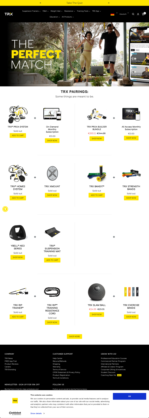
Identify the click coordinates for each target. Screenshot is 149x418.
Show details (36, 413)
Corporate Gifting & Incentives (113, 370)
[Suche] (133, 14)
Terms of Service (59, 370)
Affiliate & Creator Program (112, 367)
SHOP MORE (74, 336)
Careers (8, 367)
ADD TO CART (18, 135)
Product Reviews (11, 364)
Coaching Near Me (111, 375)
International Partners (110, 364)
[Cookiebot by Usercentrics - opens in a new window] (15, 413)
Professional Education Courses (114, 358)
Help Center (57, 358)
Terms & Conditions (61, 378)
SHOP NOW (52, 141)
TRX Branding (10, 370)
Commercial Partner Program (113, 361)
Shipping (56, 364)
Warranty (56, 367)
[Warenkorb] (143, 14)
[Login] (138, 14)
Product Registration (61, 375)
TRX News (9, 358)
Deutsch (123, 14)
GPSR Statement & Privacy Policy (66, 372)
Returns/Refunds (59, 361)
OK (129, 396)
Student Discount (108, 372)
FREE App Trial (11, 361)
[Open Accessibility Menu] (5, 209)
